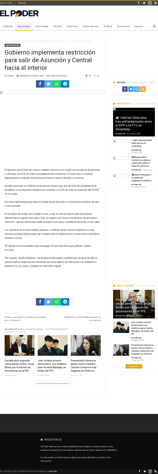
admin (10, 76)
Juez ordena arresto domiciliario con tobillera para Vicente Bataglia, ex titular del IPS (52, 365)
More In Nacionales (56, 329)
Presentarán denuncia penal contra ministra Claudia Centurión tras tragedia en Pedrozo (83, 365)
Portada (22, 3)
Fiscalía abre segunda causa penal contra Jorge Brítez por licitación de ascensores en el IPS (19, 365)
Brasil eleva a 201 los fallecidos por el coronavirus (83, 316)
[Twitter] (144, 3)
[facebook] (40, 84)
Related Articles (14, 329)
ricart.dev (52, 471)
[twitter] (48, 84)
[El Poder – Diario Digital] (19, 10)
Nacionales (16, 41)
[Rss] (155, 3)
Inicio (7, 41)
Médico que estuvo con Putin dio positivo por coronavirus (25, 316)
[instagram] (149, 3)
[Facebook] (138, 3)
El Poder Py (120, 133)
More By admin (34, 329)
